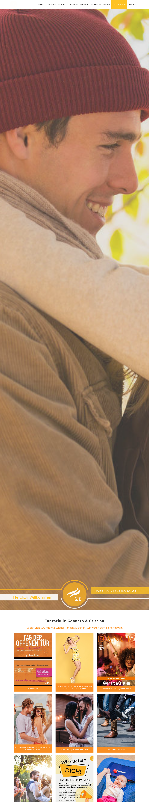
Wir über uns (119, 4)
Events (132, 4)
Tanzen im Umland (100, 4)
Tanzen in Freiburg (56, 4)
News (40, 4)
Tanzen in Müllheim (78, 4)
